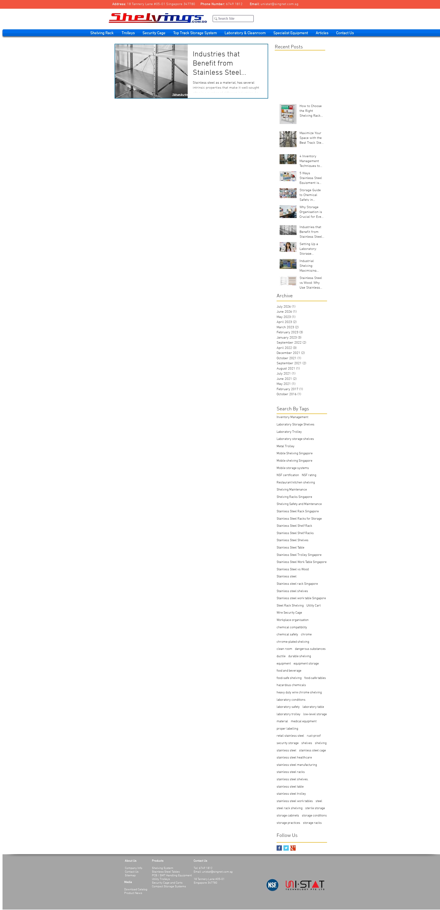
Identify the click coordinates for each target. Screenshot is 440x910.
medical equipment (303, 721)
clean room (284, 649)
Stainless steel (287, 577)
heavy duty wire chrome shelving (299, 693)
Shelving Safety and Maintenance (299, 504)
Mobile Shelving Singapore (295, 453)
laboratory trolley (288, 714)
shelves (306, 743)
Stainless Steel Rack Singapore (298, 511)
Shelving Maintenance (292, 490)
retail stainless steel (290, 736)
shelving (321, 743)
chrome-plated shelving (293, 642)
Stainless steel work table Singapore (301, 598)
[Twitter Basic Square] (286, 848)
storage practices (288, 823)
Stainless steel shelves (292, 591)
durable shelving (299, 656)
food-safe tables (315, 678)
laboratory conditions (291, 700)
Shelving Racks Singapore (294, 497)
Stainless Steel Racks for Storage (299, 519)
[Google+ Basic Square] (293, 848)
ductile (281, 656)
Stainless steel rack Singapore (297, 584)
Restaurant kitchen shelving (296, 483)
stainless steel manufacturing (297, 765)
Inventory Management (292, 417)
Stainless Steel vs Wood (293, 569)
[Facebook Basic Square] (279, 848)
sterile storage (315, 808)
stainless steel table (290, 787)
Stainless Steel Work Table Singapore (302, 562)
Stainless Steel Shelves (292, 540)
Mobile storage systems (293, 468)
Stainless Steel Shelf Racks (295, 533)
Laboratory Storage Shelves (295, 425)
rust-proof (314, 736)
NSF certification (288, 475)
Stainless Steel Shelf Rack (294, 526)
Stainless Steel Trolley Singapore (299, 555)
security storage (288, 743)
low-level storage (315, 714)
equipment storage (306, 664)
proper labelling (287, 729)
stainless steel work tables (295, 801)
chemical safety (287, 635)
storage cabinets (288, 816)
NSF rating (309, 475)
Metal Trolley (285, 446)
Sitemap (130, 875)
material (282, 721)
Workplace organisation (293, 620)
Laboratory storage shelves (295, 439)
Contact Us (131, 872)
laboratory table (313, 707)
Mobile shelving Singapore (294, 461)
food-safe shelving (289, 678)
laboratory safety (288, 707)
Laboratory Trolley (289, 432)
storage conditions (314, 816)
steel (319, 801)
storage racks (312, 823)
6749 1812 (234, 4)
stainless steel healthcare (294, 758)
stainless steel (286, 751)
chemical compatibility (292, 627)
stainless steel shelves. (292, 779)
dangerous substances (310, 649)
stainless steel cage (312, 751)
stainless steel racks (291, 772)
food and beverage (289, 671)
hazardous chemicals (291, 685)
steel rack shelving (289, 808)
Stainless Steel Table (290, 548)
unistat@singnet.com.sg (279, 4)
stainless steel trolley (291, 794)
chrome (306, 635)
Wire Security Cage (289, 613)
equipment (284, 664)
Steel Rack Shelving (290, 606)
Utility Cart (313, 606)
